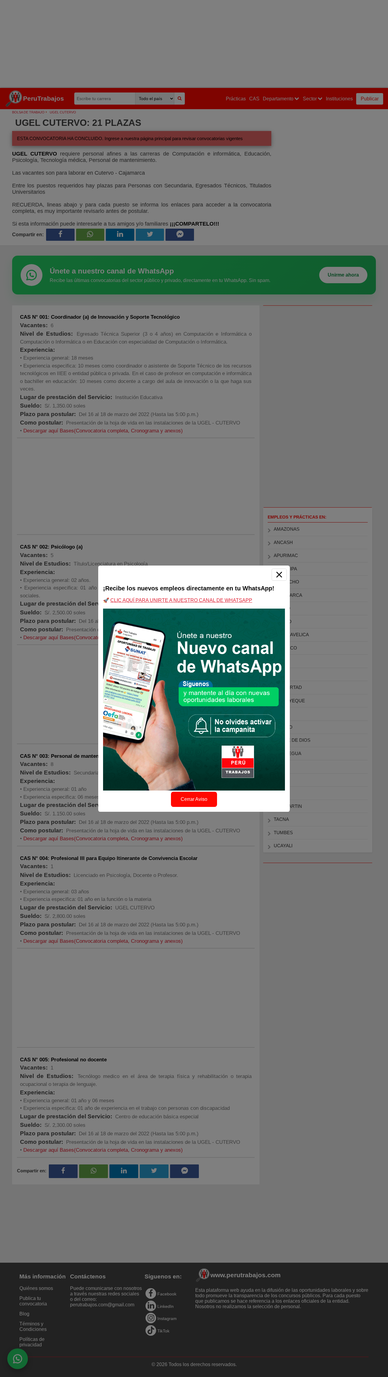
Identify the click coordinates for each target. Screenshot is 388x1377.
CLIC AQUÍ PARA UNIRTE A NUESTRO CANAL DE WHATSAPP (181, 600)
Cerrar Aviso (194, 799)
